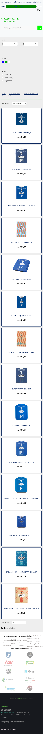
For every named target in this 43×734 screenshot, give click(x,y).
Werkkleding (31, 644)
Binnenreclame (31, 638)
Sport (37, 644)
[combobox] (19, 28)
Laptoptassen (7, 645)
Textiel (37, 638)
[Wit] (9, 62)
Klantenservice (9, 21)
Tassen (37, 641)
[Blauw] (3, 62)
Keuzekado (15, 636)
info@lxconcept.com (7, 712)
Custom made (8, 636)
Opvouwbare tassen (9, 643)
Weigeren (40, 6)
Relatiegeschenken (14, 93)
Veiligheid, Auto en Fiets (31, 93)
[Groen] (6, 62)
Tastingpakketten (32, 636)
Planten (13, 643)
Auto (3, 96)
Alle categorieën (25, 636)
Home (4, 93)
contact (20, 698)
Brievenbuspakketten (25, 648)
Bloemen (14, 640)
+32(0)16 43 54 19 (11, 19)
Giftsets (29, 641)
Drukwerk (38, 636)
